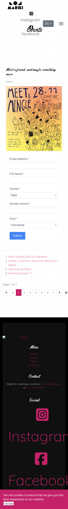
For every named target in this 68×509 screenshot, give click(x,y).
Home (34, 353)
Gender (15, 188)
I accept (8, 503)
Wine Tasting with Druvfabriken (27, 256)
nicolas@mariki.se (51, 384)
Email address (19, 158)
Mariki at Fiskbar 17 (20, 273)
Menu (34, 361)
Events (9, 81)
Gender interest (20, 203)
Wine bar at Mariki (19, 269)
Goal (13, 218)
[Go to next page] (59, 292)
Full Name (17, 173)
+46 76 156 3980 (35, 387)
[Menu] (61, 23)
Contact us (34, 365)
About (34, 357)
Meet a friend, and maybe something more (30, 72)
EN (47, 23)
